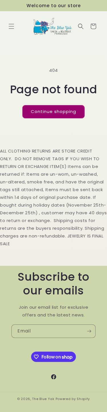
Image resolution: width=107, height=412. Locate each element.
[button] (11, 26)
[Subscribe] (89, 331)
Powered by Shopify (73, 399)
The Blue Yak (43, 399)
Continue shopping (53, 111)
